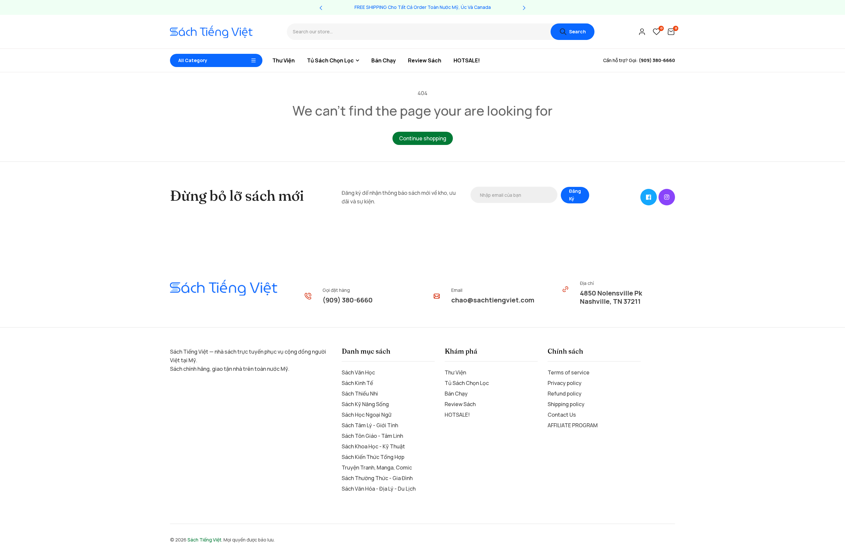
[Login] (642, 32)
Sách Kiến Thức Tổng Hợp (373, 457)
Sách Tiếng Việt (204, 540)
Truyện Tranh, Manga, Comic (377, 467)
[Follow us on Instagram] (667, 197)
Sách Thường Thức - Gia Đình (377, 478)
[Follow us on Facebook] (648, 197)
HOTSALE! (457, 414)
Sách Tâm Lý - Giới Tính (370, 425)
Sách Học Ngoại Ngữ (366, 414)
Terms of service (569, 372)
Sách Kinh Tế (357, 383)
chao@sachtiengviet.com (492, 299)
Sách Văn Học (358, 372)
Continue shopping (422, 138)
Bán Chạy (456, 393)
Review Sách (460, 404)
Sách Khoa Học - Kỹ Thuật (373, 446)
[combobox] (419, 32)
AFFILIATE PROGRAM (573, 425)
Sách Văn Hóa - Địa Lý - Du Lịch (379, 488)
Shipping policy (566, 404)
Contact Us (562, 414)
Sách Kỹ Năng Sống (365, 404)
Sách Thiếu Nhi (360, 393)
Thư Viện (455, 372)
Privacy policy (565, 383)
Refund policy (565, 393)
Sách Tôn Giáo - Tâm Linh (372, 435)
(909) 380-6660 (347, 299)
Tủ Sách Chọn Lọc (467, 383)
